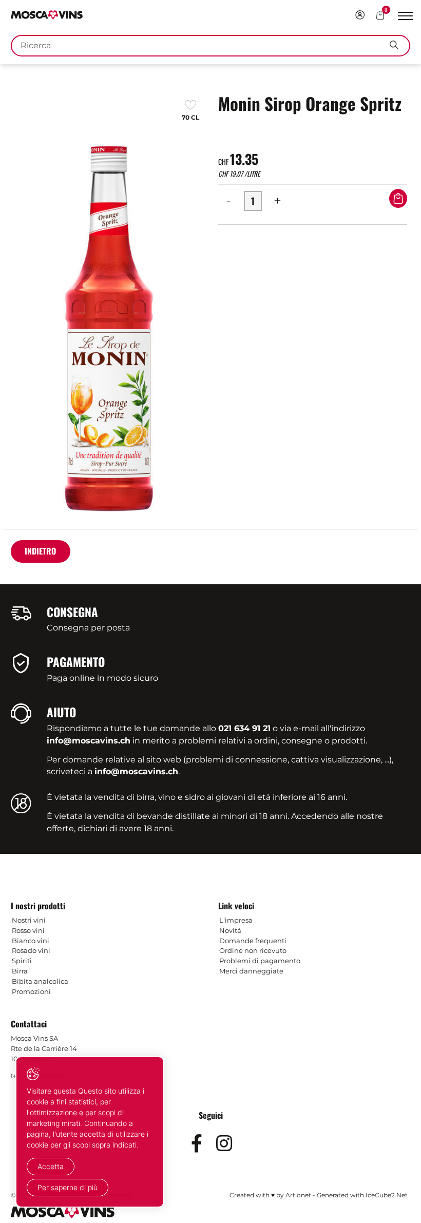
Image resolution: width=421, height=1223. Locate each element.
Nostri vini (29, 920)
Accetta (50, 1166)
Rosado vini (31, 950)
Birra (20, 971)
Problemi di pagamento (259, 961)
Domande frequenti (252, 941)
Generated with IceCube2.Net (362, 1195)
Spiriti (22, 961)
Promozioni (31, 991)
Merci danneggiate (251, 971)
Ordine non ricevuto (252, 950)
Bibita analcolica (40, 981)
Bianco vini (30, 941)
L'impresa (236, 920)
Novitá (230, 930)
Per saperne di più (67, 1187)
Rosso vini (28, 930)
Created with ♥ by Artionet (270, 1195)
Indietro (40, 551)
